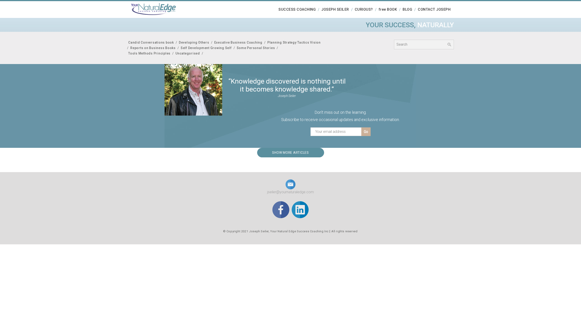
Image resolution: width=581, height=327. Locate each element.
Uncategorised (187, 53)
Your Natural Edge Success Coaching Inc (299, 231)
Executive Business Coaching (238, 42)
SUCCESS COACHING (297, 9)
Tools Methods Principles (149, 53)
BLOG (407, 9)
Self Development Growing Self (206, 48)
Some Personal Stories (256, 48)
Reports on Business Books (153, 48)
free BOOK (388, 9)
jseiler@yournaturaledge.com (290, 192)
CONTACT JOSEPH (434, 9)
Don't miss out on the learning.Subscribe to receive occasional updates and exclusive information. (340, 116)
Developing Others (194, 42)
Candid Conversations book (151, 42)
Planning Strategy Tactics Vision (294, 42)
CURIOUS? (364, 9)
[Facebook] (281, 209)
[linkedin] (300, 209)
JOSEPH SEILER (335, 9)
